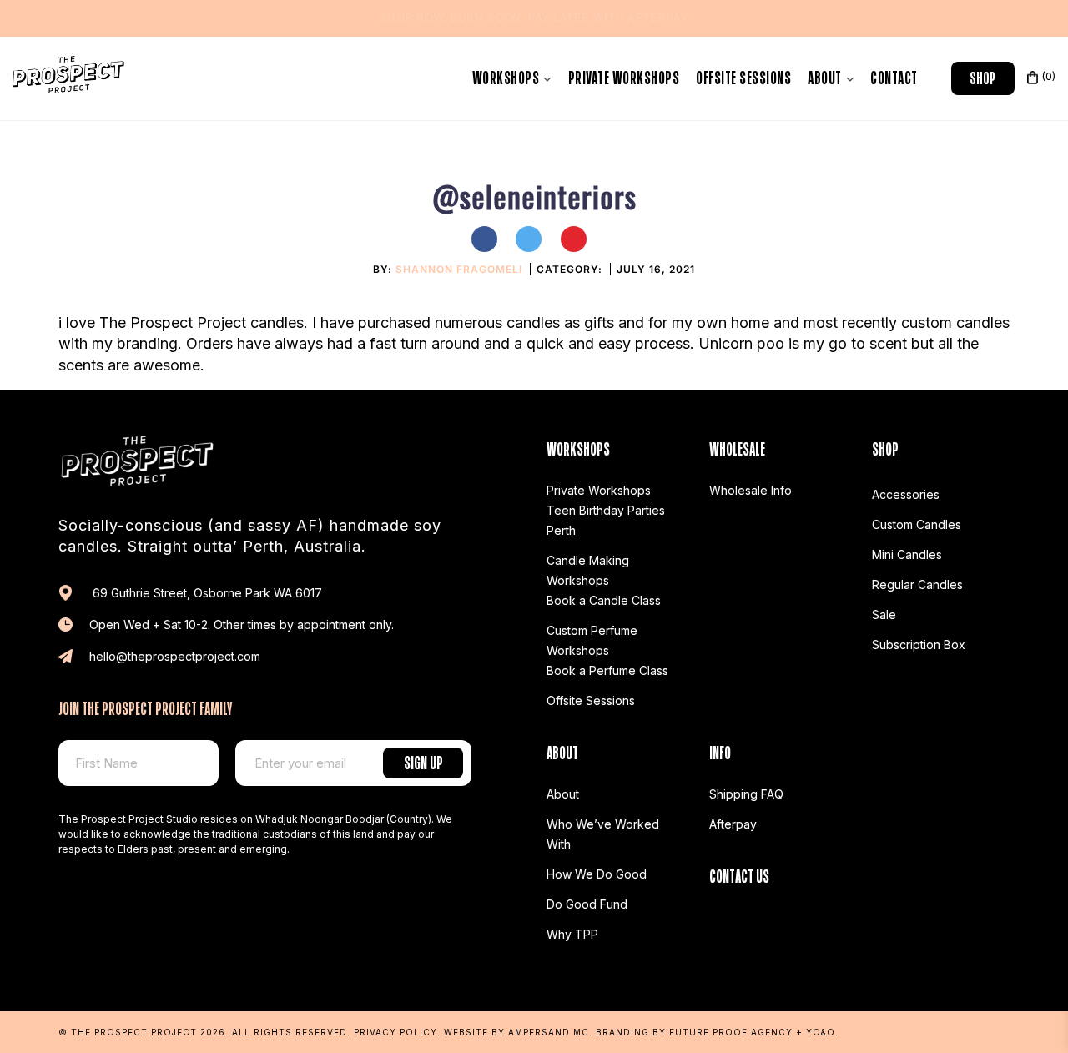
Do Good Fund (587, 904)
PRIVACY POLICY (395, 1032)
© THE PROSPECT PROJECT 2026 (141, 1032)
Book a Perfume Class (607, 670)
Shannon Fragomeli (458, 269)
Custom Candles (916, 524)
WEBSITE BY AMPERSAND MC (516, 1032)
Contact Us (739, 874)
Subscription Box (918, 644)
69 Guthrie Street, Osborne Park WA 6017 (205, 593)
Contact (894, 75)
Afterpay (733, 824)
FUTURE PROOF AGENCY (731, 1032)
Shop (982, 76)
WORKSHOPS (507, 75)
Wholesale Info (750, 490)
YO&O (820, 1032)
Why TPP (572, 934)
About (826, 75)
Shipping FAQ (746, 794)
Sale (884, 614)
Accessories (906, 494)
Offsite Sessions (743, 75)
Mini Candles (907, 554)
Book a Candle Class (604, 600)
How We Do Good (597, 874)
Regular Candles (917, 584)
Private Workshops (624, 75)
